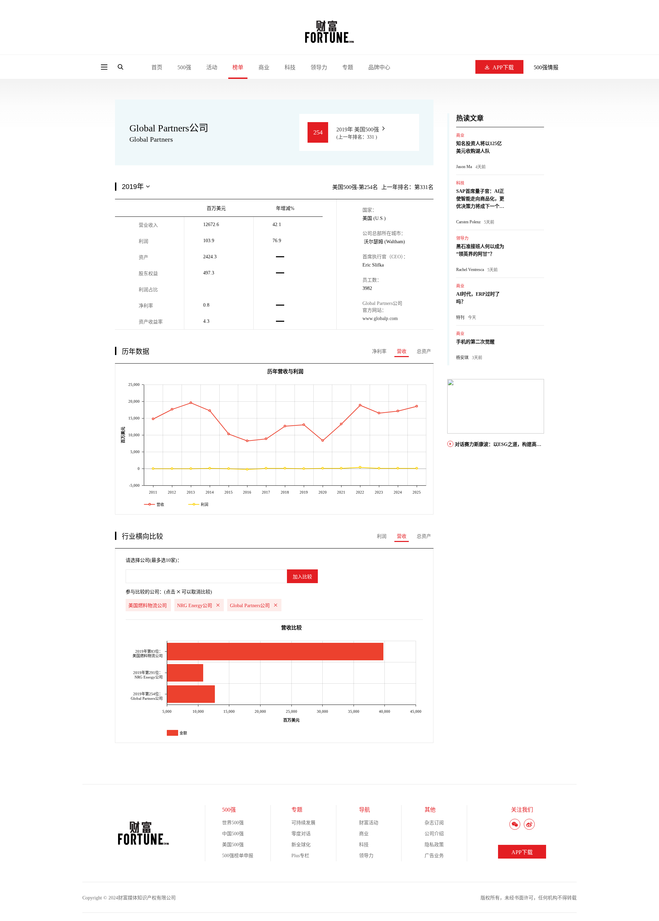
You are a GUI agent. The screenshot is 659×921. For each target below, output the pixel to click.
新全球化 (301, 844)
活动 (211, 67)
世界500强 (233, 822)
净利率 (379, 351)
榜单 (237, 67)
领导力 (319, 67)
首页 (156, 67)
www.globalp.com (380, 318)
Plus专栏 (300, 855)
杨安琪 (462, 357)
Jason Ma (464, 166)
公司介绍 (434, 833)
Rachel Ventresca (470, 269)
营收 (401, 351)
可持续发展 (303, 822)
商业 (263, 67)
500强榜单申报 (237, 855)
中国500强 (233, 833)
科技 (290, 67)
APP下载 (503, 67)
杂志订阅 (434, 822)
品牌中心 (379, 67)
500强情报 (546, 67)
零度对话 (301, 833)
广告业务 (434, 855)
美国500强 (233, 844)
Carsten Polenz (468, 222)
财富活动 (368, 822)
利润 (381, 536)
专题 (347, 67)
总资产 (424, 351)
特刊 (460, 317)
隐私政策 (434, 844)
